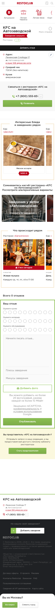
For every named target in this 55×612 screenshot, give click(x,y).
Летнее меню (38, 18)
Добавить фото (29, 388)
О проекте (25, 573)
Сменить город (28, 605)
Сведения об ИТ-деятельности (17, 588)
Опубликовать (27, 422)
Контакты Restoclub (12, 578)
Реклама (35, 573)
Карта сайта (37, 588)
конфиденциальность (26, 409)
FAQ (35, 578)
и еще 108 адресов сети (18, 63)
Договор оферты (10, 573)
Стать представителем (27, 451)
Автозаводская (14, 508)
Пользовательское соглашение (17, 583)
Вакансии (27, 578)
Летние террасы (23, 18)
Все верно (10, 605)
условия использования (27, 412)
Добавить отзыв (27, 48)
